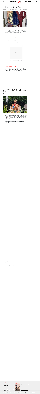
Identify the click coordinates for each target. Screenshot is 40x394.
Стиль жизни (25, 1)
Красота (14, 1)
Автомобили (29, 1)
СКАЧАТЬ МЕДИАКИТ (5, 385)
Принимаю (33, 392)
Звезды (10, 1)
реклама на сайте (5, 386)
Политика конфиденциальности (6, 390)
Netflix (8, 117)
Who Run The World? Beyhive (15, 60)
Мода (12, 1)
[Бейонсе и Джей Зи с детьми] (16, 35)
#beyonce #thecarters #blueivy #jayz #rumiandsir (14, 59)
